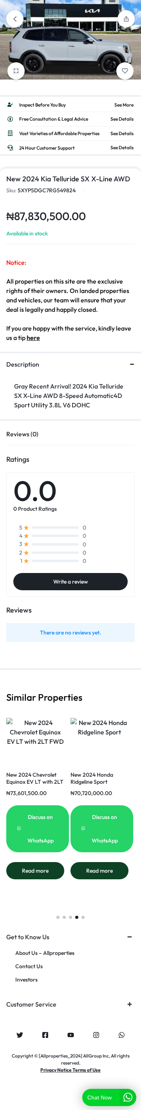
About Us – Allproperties (44, 953)
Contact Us (29, 966)
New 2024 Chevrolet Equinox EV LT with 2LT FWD (34, 781)
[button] (58, 917)
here (33, 338)
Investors (26, 979)
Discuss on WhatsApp (40, 829)
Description (22, 364)
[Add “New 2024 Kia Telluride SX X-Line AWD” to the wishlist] (125, 71)
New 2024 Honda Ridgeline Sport (91, 778)
